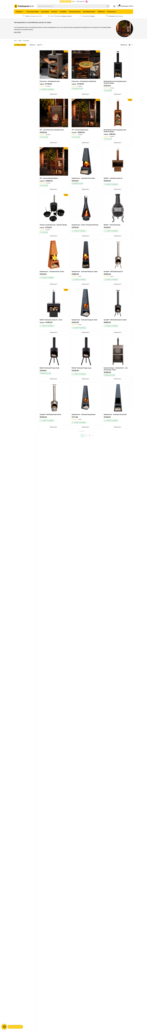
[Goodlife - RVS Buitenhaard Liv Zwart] (118, 303)
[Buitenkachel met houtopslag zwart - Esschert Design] (118, 64)
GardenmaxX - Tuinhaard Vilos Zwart (115, 414)
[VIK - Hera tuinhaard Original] (54, 161)
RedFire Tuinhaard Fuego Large (81, 368)
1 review (79, 276)
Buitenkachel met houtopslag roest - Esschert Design (115, 130)
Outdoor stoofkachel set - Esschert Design (53, 225)
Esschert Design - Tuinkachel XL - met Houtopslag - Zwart (116, 369)
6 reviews (80, 86)
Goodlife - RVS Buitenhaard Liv (113, 271)
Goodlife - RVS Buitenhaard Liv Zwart (115, 320)
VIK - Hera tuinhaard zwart (80, 130)
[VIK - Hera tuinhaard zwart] (86, 113)
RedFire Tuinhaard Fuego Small (49, 368)
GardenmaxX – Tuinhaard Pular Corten (52, 271)
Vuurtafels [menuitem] (63, 12)
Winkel (19, 40)
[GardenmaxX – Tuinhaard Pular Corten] (54, 255)
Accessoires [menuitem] (111, 12)
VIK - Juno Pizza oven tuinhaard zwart (52, 130)
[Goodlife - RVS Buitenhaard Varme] (54, 397)
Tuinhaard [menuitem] (19, 12)
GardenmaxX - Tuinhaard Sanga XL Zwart (84, 320)
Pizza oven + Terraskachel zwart (50, 81)
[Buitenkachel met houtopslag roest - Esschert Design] (118, 113)
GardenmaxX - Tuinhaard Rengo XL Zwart (84, 271)
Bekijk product (53, 94)
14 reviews (48, 86)
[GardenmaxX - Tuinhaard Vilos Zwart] (118, 397)
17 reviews (80, 134)
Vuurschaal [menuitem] (45, 12)
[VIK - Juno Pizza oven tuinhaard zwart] (54, 113)
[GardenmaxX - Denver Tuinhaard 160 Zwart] (86, 208)
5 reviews (112, 88)
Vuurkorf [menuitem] (54, 12)
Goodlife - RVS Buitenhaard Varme (50, 414)
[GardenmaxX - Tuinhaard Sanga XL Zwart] (86, 303)
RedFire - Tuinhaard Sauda (112, 225)
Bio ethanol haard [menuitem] (89, 12)
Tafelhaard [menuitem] (101, 12)
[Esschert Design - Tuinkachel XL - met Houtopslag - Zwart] (118, 351)
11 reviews (48, 183)
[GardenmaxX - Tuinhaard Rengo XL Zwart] (86, 255)
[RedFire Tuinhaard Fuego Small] (54, 351)
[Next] (93, 435)
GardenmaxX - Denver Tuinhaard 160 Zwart (85, 225)
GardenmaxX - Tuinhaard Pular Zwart (83, 178)
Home (15, 40)
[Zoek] (108, 6)
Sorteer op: (33, 45)
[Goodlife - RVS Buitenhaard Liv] (118, 255)
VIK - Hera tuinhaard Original (49, 178)
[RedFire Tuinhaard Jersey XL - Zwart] (54, 303)
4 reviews (112, 136)
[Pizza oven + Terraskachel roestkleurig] (86, 64)
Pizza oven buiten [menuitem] (33, 12)
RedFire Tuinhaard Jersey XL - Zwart (51, 320)
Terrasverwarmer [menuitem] (75, 12)
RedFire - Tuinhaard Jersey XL (113, 178)
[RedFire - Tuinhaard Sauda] (118, 208)
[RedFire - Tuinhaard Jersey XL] (118, 161)
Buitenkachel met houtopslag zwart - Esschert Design (115, 82)
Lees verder (17, 32)
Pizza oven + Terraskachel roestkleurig (84, 81)
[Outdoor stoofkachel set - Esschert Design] (54, 208)
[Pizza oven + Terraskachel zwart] (54, 64)
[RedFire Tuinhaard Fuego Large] (86, 351)
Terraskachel (26, 40)
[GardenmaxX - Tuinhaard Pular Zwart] (86, 161)
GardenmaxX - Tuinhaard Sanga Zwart (83, 414)
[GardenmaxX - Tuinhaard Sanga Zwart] (86, 397)
